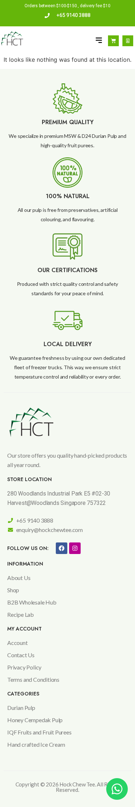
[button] (99, 40)
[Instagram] (75, 548)
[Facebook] (61, 548)
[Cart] (113, 40)
